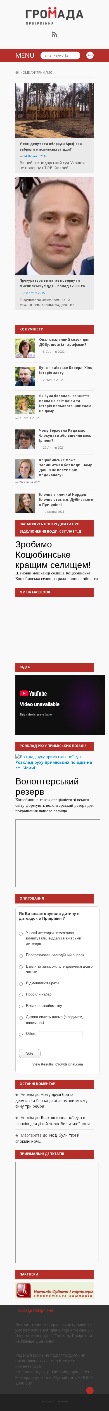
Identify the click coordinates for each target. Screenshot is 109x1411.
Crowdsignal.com (69, 1064)
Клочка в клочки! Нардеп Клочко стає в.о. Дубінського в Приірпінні (66, 499)
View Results (42, 1064)
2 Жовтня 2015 (34, 293)
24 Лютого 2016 (35, 156)
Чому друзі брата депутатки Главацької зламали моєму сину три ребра (51, 1100)
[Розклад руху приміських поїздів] (48, 756)
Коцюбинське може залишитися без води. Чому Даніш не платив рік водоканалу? (65, 467)
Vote (29, 1053)
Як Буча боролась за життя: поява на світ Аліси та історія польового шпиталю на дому (65, 403)
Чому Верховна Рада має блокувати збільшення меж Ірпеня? (65, 435)
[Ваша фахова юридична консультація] (54, 1290)
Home (25, 72)
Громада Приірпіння (34, 1310)
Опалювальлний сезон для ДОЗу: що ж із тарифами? (64, 342)
